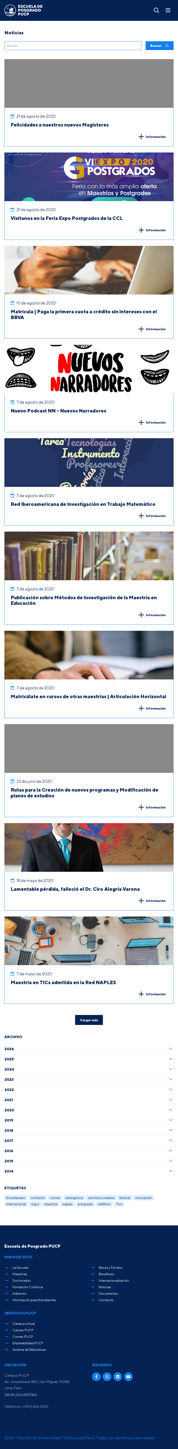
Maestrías (20, 1274)
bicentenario (15, 1198)
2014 (8, 1171)
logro (35, 1204)
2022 (9, 1089)
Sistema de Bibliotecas (29, 1349)
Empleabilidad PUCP (28, 1343)
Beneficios (106, 1274)
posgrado (85, 1204)
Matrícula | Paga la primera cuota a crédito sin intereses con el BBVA (84, 314)
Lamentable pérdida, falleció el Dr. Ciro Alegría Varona (75, 889)
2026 (9, 1048)
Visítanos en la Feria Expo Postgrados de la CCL (67, 218)
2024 (9, 1069)
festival (125, 1198)
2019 (8, 1120)
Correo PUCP (23, 1336)
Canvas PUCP (23, 1330)
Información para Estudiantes (34, 1300)
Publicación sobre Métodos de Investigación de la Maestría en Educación (84, 600)
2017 (8, 1140)
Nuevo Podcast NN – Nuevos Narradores (58, 411)
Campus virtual (24, 1323)
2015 (8, 1161)
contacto (38, 1198)
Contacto (106, 1300)
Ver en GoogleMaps (20, 1394)
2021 (8, 1099)
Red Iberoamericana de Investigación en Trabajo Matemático (83, 504)
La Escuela (20, 1267)
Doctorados (22, 1280)
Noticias (105, 1287)
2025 (9, 1059)
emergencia (74, 1198)
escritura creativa (101, 1198)
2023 (9, 1079)
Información (156, 137)
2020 (9, 1110)
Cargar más (89, 1020)
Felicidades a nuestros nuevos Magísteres (60, 125)
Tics (119, 1204)
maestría (50, 1204)
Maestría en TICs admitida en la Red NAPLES (63, 982)
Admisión (19, 1293)
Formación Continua (28, 1287)
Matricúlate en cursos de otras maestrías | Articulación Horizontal (88, 696)
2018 (8, 1130)
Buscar (156, 46)
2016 (8, 1150)
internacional (16, 1204)
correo (55, 1198)
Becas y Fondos (110, 1267)
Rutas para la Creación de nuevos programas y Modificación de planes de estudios (84, 793)
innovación (143, 1198)
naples (68, 1204)
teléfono (104, 1204)
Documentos (108, 1293)
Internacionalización (114, 1280)
